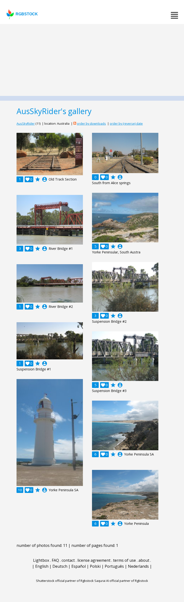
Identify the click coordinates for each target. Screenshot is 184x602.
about (143, 560)
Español (78, 566)
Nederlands (138, 566)
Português (114, 566)
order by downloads (91, 123)
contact (68, 560)
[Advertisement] (92, 60)
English (41, 566)
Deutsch (59, 566)
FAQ (55, 560)
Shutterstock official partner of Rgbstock (65, 581)
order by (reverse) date (126, 123)
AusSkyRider (26, 123)
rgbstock (27, 14)
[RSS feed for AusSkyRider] (74, 123)
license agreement (93, 560)
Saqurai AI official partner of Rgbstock (121, 581)
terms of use (124, 560)
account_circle (44, 179)
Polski (95, 566)
